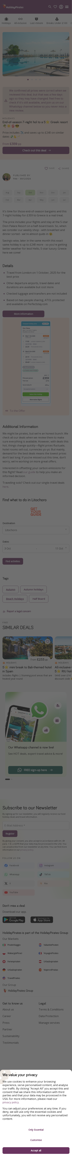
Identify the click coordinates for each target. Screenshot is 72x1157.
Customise (36, 1140)
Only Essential (36, 1129)
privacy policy (11, 1102)
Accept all (36, 1150)
